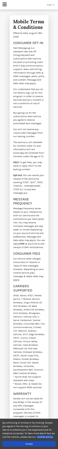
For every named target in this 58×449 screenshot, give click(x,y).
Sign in (50, 4)
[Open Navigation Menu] (4, 4)
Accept (29, 443)
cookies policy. (45, 436)
